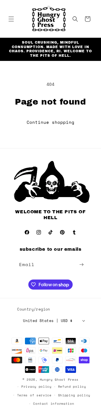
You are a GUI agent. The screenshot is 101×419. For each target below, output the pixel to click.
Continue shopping (50, 122)
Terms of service (34, 395)
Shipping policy (74, 395)
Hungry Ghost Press (59, 379)
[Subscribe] (81, 264)
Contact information (53, 403)
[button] (11, 19)
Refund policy (72, 386)
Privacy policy (36, 386)
